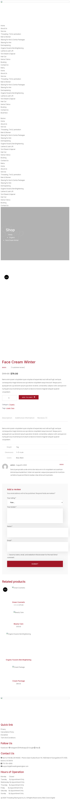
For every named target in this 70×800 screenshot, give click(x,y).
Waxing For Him (6, 42)
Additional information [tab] (24, 418)
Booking (3, 62)
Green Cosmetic (18, 602)
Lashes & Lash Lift (7, 51)
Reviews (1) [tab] (42, 418)
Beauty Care (18, 624)
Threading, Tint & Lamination (11, 34)
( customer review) (18, 367)
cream (8, 408)
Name (9, 526)
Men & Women (6, 37)
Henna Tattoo (5, 59)
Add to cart (27, 397)
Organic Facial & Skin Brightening (12, 48)
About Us (4, 28)
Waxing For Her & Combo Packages (13, 40)
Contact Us (4, 65)
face (12, 408)
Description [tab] (7, 418)
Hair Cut (3, 56)
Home (3, 26)
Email (9, 540)
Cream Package (18, 681)
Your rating (11, 498)
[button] (35, 67)
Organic (12, 237)
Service (3, 31)
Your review (11, 507)
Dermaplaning (6, 45)
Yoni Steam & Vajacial (8, 54)
